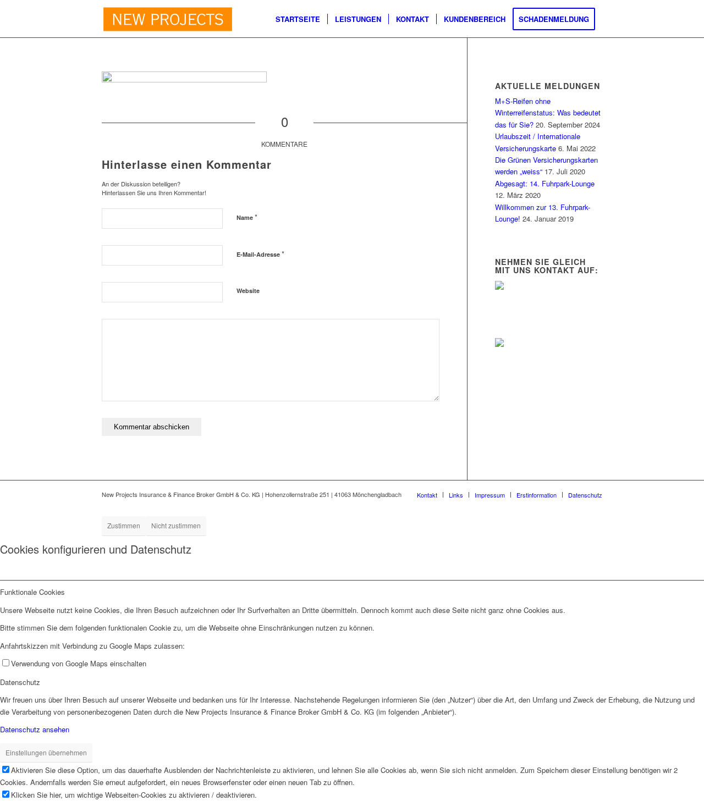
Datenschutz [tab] (20, 682)
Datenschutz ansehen (34, 729)
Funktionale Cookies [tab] (32, 592)
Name (247, 217)
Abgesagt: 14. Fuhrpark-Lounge (545, 183)
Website (248, 290)
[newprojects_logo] (168, 19)
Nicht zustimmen (176, 525)
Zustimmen (123, 525)
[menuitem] (297, 19)
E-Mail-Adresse (260, 253)
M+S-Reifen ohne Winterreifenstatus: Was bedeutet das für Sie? (548, 113)
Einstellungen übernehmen (46, 752)
